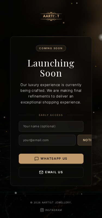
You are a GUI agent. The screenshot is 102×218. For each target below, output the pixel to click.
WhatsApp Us (54, 158)
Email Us (54, 172)
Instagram (53, 209)
